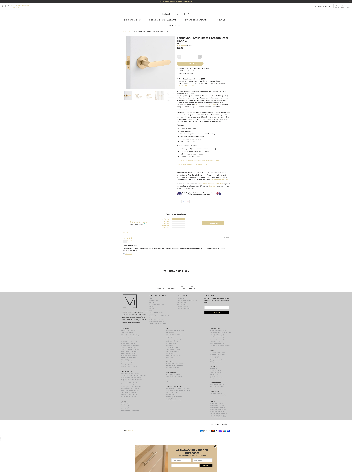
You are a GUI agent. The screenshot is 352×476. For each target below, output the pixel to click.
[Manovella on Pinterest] (5, 6)
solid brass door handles (129, 355)
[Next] (0, 440)
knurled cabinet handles (129, 394)
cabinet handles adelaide (218, 417)
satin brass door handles (129, 351)
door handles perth (216, 403)
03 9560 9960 (15, 7)
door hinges (125, 409)
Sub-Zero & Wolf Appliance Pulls (220, 332)
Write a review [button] (213, 223)
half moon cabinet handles (130, 389)
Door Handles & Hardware (162, 20)
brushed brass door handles (130, 345)
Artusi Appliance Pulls (217, 342)
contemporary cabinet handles (131, 387)
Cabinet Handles (132, 20)
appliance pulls (171, 343)
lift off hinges (125, 403)
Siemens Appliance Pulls (218, 340)
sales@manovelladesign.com (20, 5)
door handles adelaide (217, 411)
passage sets (214, 368)
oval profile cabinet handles (130, 381)
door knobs (125, 359)
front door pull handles (173, 355)
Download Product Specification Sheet (192, 165)
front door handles (127, 332)
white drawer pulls (172, 342)
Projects (152, 314)
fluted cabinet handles (128, 392)
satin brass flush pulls (173, 349)
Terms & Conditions (183, 308)
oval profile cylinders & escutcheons (178, 390)
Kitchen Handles (215, 382)
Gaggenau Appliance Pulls (218, 330)
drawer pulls (170, 336)
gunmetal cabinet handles (130, 383)
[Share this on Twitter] (178, 201)
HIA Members (153, 300)
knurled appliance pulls (174, 334)
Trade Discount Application (158, 323)
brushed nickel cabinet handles (131, 379)
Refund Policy (181, 302)
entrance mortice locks (217, 352)
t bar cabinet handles (128, 385)
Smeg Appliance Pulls (217, 336)
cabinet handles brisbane (218, 413)
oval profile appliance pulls (175, 330)
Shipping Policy (182, 304)
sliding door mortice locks (218, 360)
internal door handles (128, 330)
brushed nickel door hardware (176, 380)
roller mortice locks (216, 356)
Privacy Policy (181, 298)
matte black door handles (129, 342)
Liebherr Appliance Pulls (218, 338)
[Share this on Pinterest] (188, 201)
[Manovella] (176, 14)
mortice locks (214, 358)
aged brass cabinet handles (130, 373)
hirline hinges (125, 407)
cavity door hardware (173, 374)
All (130, 31)
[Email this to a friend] (192, 201)
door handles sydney (217, 405)
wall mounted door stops (174, 365)
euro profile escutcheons (174, 396)
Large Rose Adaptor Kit (219, 179)
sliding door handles (128, 353)
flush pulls (169, 357)
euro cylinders (170, 394)
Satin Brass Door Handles (205, 104)
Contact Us (174, 25)
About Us (220, 20)
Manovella (129, 430)
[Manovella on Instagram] (8, 6)
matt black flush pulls (173, 351)
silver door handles (127, 365)
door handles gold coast (218, 409)
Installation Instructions (157, 320)
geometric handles (127, 361)
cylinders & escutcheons (174, 392)
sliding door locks (215, 362)
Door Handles (125, 328)
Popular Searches (155, 316)
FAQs (151, 306)
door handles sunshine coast (130, 349)
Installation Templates (156, 322)
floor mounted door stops (174, 364)
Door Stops (169, 362)
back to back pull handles (174, 338)
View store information (186, 73)
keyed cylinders (171, 398)
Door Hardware (171, 372)
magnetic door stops (173, 367)
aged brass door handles (129, 334)
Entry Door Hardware (196, 20)
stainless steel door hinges (130, 410)
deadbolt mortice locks (217, 354)
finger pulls (169, 345)
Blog (151, 310)
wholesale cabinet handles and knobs (133, 375)
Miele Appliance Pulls (217, 334)
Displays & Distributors (156, 304)
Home (124, 31)
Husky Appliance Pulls (217, 343)
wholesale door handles (129, 367)
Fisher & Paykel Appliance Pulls (220, 345)
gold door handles (127, 363)
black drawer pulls (172, 347)
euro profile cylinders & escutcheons (178, 388)
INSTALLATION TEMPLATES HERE (211, 184)
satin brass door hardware (174, 382)
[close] (350, 1)
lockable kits (214, 374)
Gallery (151, 308)
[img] (127, 238)
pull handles (170, 332)
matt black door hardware (174, 376)
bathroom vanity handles (218, 395)
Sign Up (216, 312)
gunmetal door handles (129, 347)
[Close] (0, 438)
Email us (212, 186)
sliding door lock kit (216, 378)
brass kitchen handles (217, 384)
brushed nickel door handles (130, 336)
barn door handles (216, 393)
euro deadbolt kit (215, 372)
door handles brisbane (217, 407)
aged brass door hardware (174, 378)
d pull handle (170, 353)
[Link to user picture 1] (127, 257)
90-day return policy (186, 85)
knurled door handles (128, 340)
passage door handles (128, 357)
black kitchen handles (217, 386)
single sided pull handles (174, 340)
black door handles (127, 338)
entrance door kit (215, 370)
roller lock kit (214, 376)
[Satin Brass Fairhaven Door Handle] (148, 62)
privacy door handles (128, 343)
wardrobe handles (216, 397)
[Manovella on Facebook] (3, 6)
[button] (181, 46)
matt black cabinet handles (130, 390)
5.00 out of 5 (143, 222)
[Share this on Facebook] (183, 201)
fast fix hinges (125, 405)
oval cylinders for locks (173, 400)
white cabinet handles (128, 396)
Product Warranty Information (187, 300)
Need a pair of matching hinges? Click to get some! (198, 160)
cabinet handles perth (217, 415)
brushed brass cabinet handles (131, 377)
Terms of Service (182, 306)
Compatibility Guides (156, 312)
